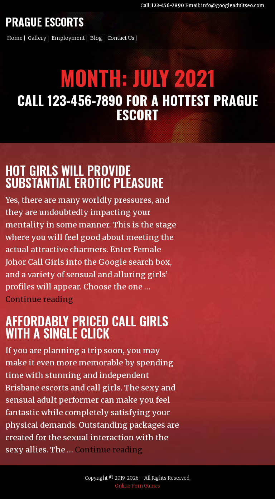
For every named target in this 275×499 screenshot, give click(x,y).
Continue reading (39, 299)
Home (15, 37)
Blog (96, 37)
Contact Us (120, 37)
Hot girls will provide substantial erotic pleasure (84, 176)
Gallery (37, 37)
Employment (68, 37)
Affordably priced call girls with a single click (86, 327)
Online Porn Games (137, 486)
